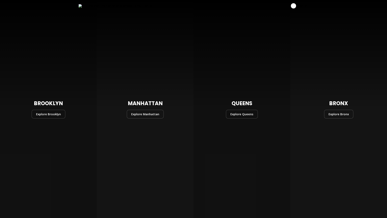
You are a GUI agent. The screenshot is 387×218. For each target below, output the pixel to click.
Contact (149, 6)
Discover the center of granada (110, 6)
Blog (137, 6)
